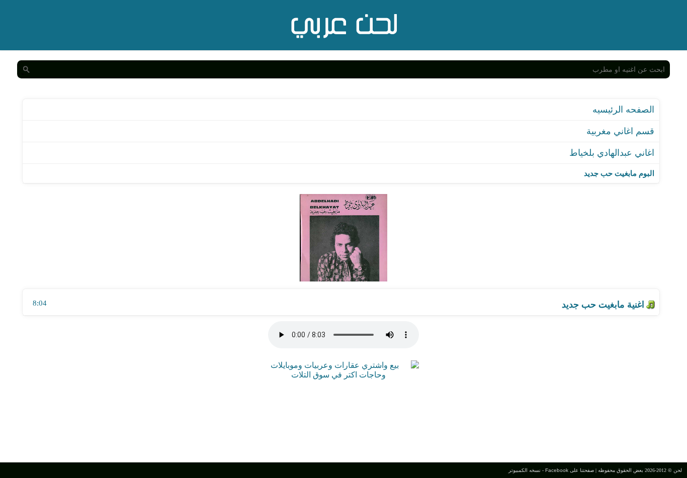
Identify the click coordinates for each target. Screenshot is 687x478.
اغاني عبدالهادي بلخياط (611, 153)
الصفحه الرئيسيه (623, 110)
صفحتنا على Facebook (569, 470)
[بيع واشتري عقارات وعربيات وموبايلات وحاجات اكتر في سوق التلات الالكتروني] (338, 374)
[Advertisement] (343, 420)
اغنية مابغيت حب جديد (603, 305)
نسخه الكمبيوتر (524, 470)
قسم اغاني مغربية (620, 131)
